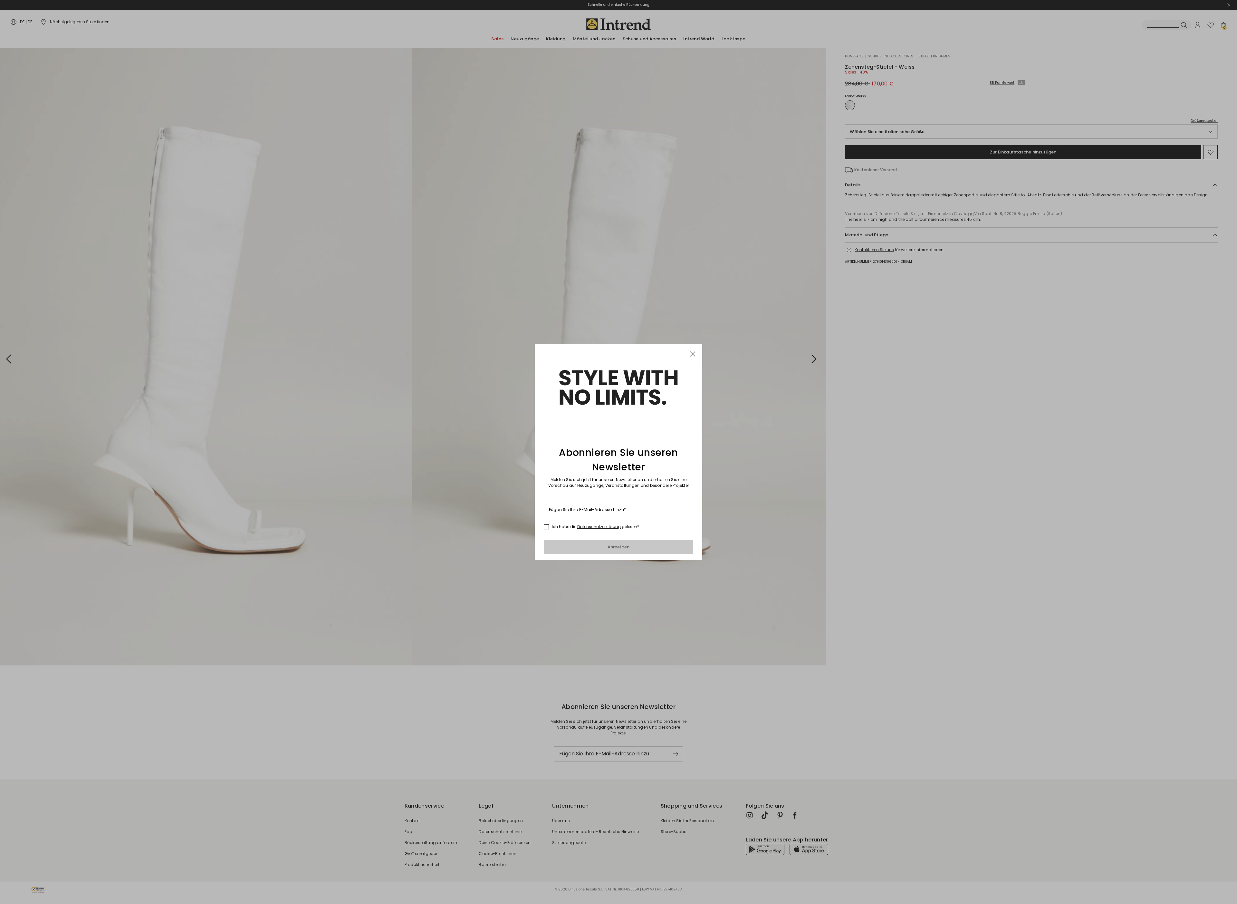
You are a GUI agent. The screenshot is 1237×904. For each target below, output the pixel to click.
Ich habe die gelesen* (595, 526)
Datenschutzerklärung (599, 526)
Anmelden (619, 547)
